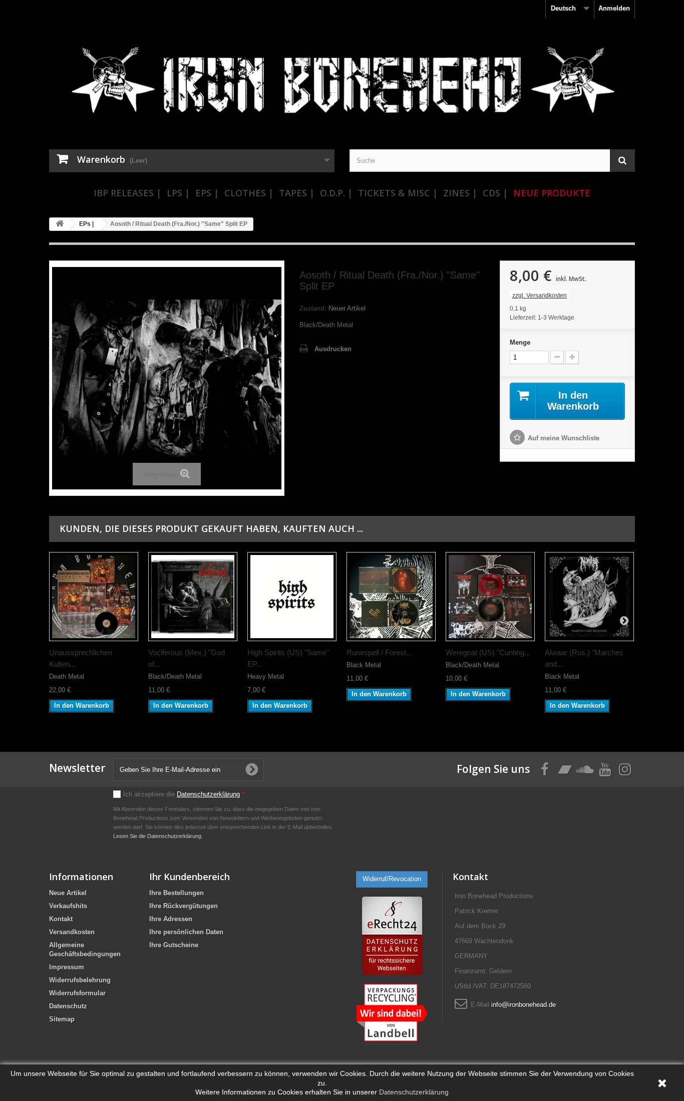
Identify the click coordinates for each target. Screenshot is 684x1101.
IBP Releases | (127, 193)
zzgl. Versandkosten (539, 295)
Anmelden (614, 8)
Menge (520, 342)
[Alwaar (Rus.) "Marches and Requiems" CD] (589, 596)
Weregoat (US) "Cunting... (488, 652)
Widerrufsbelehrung (80, 980)
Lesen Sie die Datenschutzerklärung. (158, 836)
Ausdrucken (333, 349)
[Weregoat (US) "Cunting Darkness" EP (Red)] (490, 596)
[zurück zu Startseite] (59, 224)
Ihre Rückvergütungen (183, 906)
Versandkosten (72, 932)
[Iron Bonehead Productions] (342, 85)
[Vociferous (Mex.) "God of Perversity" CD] (192, 596)
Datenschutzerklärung (208, 794)
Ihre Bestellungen (176, 893)
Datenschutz (68, 1006)
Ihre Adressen (170, 919)
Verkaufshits (68, 906)
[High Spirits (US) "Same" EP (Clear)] (291, 596)
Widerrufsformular (77, 993)
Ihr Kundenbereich (189, 877)
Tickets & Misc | (398, 193)
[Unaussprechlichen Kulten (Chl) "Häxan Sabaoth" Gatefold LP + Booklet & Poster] (93, 596)
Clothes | (248, 193)
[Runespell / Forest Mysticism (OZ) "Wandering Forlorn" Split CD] (391, 596)
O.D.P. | (336, 193)
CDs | (495, 193)
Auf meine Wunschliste (563, 438)
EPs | (207, 193)
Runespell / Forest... (379, 652)
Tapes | (296, 193)
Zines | (460, 193)
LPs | (178, 193)
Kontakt (61, 919)
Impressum (66, 967)
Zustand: (312, 308)
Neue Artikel (68, 893)
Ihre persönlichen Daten (186, 932)
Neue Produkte (551, 193)
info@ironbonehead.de (523, 1004)
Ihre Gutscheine (173, 945)
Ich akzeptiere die (184, 794)
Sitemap (62, 1019)
